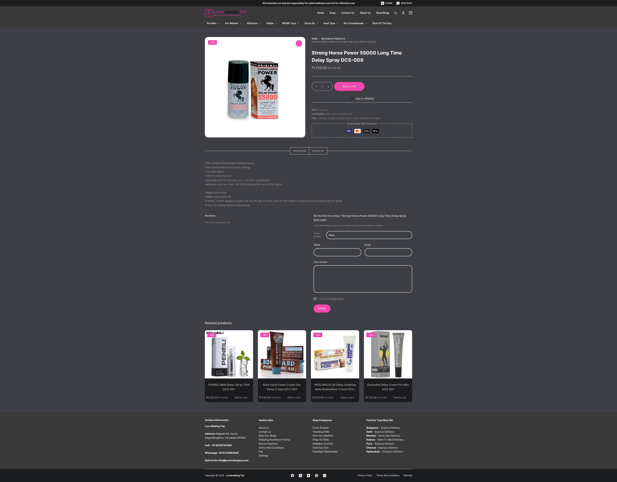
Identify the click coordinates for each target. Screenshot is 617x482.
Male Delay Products (339, 114)
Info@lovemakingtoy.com (233, 460)
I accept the (331, 298)
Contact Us (347, 12)
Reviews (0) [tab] (318, 151)
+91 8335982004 (228, 452)
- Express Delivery (380, 431)
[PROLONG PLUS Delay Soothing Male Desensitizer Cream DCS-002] (335, 354)
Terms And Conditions (271, 447)
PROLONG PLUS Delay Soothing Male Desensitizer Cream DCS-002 (335, 389)
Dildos (270, 23)
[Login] (403, 12)
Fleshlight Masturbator (325, 451)
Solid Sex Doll (320, 447)
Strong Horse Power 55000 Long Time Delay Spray (349, 118)
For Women (231, 23)
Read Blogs (382, 12)
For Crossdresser (354, 23)
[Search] (395, 13)
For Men (211, 23)
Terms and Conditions (387, 475)
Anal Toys (329, 23)
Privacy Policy (337, 298)
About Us (365, 12)
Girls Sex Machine (323, 435)
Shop (332, 12)
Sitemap (263, 455)
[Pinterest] (316, 475)
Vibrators (252, 23)
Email (369, 244)
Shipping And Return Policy (274, 439)
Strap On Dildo (321, 439)
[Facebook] (292, 475)
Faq (261, 451)
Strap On (309, 23)
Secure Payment (268, 443)
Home (320, 12)
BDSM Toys (289, 23)
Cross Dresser (321, 427)
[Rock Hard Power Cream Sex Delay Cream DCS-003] (282, 354)
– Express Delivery (383, 427)
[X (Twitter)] (300, 475)
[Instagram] (324, 475)
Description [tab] (299, 151)
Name (318, 244)
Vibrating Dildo (321, 431)
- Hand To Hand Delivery (385, 439)
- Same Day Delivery (383, 435)
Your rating (318, 235)
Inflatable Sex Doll (323, 443)
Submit (322, 308)
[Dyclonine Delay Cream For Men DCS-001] (388, 354)
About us (264, 427)
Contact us (265, 431)
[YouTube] (308, 475)
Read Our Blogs (267, 435)
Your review (321, 262)
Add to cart (349, 86)
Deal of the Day (382, 23)
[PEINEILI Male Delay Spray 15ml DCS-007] (229, 354)
